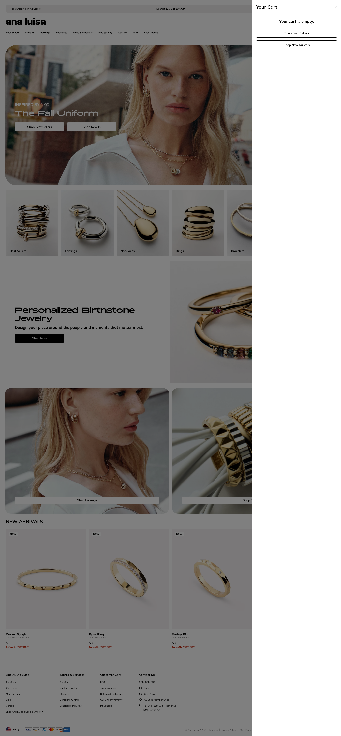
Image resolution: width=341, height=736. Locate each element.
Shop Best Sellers (296, 33)
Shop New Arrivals (297, 45)
